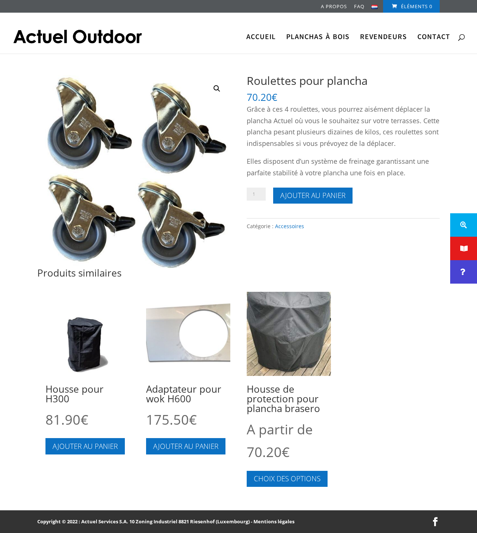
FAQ (359, 7)
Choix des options (287, 478)
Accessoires (289, 226)
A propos (334, 7)
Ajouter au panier (312, 195)
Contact (433, 38)
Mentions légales (273, 521)
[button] (217, 88)
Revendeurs (383, 38)
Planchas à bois (318, 38)
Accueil (261, 38)
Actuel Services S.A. (104, 521)
